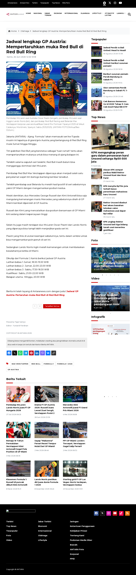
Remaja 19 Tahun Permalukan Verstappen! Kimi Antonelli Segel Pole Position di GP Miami (16, 446)
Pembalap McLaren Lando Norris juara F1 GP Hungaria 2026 (18, 408)
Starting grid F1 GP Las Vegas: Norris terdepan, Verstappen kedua (75, 482)
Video (95, 278)
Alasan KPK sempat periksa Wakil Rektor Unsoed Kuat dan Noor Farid (114, 174)
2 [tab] (106, 275)
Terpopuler (44, 3)
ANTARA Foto (77, 549)
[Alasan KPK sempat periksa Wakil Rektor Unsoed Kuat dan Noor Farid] (96, 173)
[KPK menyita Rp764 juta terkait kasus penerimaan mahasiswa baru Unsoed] (96, 190)
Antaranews (12, 3)
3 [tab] (110, 275)
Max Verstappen (20, 364)
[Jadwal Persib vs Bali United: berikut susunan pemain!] (96, 64)
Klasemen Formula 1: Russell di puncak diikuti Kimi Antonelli (16, 482)
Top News (56, 3)
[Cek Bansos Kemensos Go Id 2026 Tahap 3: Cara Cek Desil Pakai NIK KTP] (96, 105)
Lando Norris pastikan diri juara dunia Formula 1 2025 (46, 482)
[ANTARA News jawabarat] (15, 14)
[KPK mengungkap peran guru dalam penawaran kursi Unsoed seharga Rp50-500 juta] (110, 136)
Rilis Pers (66, 3)
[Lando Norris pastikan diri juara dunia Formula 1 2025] (47, 468)
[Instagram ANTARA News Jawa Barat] (115, 3)
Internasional (71, 13)
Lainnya (120, 13)
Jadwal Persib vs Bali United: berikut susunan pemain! (115, 63)
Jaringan (74, 521)
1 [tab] (102, 275)
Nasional (38, 13)
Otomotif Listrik (109, 14)
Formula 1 (49, 364)
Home (28, 13)
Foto (94, 240)
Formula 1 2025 (64, 364)
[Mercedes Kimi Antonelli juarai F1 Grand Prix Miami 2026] (75, 394)
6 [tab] (114, 309)
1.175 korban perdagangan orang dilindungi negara (107, 384)
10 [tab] (110, 313)
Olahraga (85, 13)
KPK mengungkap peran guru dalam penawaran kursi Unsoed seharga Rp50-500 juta (110, 157)
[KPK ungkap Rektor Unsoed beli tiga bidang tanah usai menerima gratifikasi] (96, 225)
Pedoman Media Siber (81, 540)
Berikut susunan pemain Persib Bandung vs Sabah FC (115, 77)
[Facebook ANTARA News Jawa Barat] (104, 3)
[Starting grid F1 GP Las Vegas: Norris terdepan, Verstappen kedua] (75, 468)
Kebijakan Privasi (78, 531)
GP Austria (13, 370)
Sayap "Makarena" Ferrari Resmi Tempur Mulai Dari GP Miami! (45, 444)
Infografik (98, 316)
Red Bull (36, 364)
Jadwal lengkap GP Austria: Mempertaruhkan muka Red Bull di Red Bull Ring (69, 31)
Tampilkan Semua (52, 306)
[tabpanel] (110, 260)
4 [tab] (114, 275)
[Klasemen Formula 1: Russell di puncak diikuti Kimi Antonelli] (18, 468)
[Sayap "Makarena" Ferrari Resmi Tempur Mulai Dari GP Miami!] (47, 429)
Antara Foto (24, 3)
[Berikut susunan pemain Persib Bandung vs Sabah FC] (96, 78)
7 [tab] (118, 309)
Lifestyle (96, 13)
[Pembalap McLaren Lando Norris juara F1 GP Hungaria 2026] (18, 394)
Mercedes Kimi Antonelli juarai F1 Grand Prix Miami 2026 (75, 408)
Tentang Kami (77, 535)
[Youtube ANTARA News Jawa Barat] (120, 3)
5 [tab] (118, 275)
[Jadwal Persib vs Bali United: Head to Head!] (96, 51)
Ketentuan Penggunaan (82, 526)
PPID (72, 559)
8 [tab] (122, 309)
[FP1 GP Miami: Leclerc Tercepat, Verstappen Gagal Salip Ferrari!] (75, 429)
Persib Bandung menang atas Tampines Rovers (110, 264)
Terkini (35, 3)
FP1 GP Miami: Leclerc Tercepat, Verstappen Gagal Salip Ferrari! (74, 444)
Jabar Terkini (48, 14)
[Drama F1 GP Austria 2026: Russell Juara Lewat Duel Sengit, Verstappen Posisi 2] (47, 394)
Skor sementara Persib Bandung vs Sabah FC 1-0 (115, 91)
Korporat (74, 554)
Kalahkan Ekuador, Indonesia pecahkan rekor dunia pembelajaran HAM (107, 299)
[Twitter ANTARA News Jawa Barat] (110, 3)
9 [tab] (126, 309)
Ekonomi (58, 13)
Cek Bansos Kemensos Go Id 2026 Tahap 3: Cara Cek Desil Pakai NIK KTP (115, 104)
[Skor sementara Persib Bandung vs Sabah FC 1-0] (96, 91)
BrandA (73, 545)
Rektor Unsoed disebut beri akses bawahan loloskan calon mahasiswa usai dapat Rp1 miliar (115, 208)
